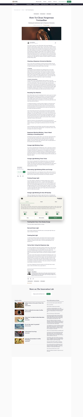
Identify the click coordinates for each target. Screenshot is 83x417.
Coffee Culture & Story (44, 4)
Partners (49, 1)
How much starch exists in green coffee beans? (54, 302)
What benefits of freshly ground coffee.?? (53, 306)
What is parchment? (50, 304)
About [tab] (56, 201)
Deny (28, 217)
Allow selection (41, 217)
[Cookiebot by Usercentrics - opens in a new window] (58, 198)
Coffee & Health (52, 4)
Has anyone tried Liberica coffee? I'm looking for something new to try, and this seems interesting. (54, 342)
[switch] (36, 214)
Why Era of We (38, 1)
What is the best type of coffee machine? (53, 313)
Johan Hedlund (33, 271)
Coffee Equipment (36, 4)
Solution (44, 1)
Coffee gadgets (49, 13)
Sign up (69, 1)
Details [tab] (41, 201)
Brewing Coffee (29, 4)
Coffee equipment (36, 13)
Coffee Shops (59, 4)
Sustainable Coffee (66, 4)
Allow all (55, 217)
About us (55, 1)
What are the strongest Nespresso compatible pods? (55, 330)
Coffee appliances (42, 13)
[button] (17, 4)
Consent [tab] (27, 201)
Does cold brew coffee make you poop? (53, 348)
